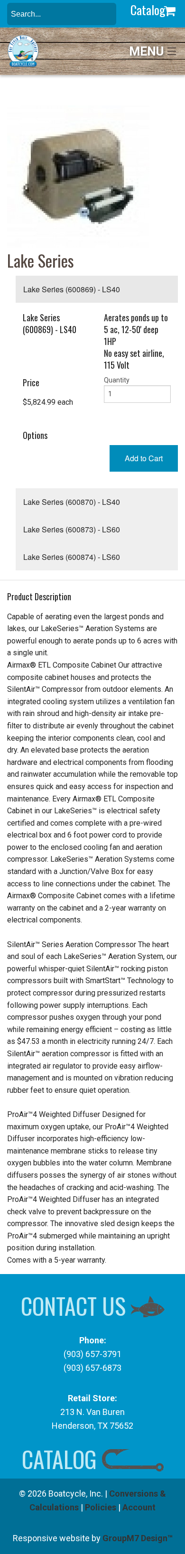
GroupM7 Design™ (137, 1538)
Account (139, 1507)
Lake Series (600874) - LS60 (71, 556)
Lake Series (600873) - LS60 (71, 529)
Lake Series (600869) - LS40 (71, 289)
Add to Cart (144, 458)
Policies (100, 1507)
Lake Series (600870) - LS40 (71, 501)
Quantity (117, 380)
